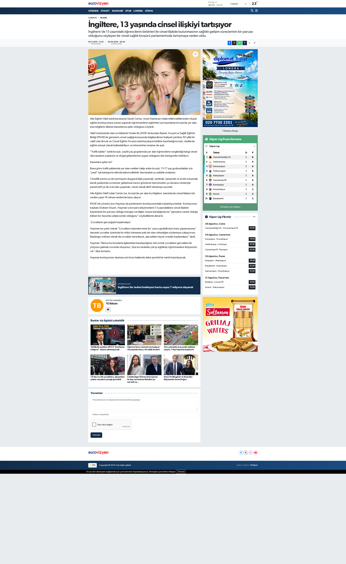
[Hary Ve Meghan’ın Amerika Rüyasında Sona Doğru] (181, 364)
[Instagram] (250, 452)
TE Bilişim (254, 465)
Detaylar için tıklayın (230, 207)
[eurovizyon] (98, 4)
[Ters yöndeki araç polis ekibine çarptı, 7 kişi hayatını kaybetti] (181, 335)
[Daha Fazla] (244, 43)
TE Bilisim (112, 303)
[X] (246, 452)
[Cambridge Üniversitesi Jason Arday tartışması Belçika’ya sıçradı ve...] (144, 364)
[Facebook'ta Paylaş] (229, 43)
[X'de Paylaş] (234, 43)
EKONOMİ (117, 11)
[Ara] (252, 11)
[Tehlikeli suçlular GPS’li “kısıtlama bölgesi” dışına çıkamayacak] (108, 335)
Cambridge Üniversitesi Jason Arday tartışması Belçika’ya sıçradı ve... (142, 379)
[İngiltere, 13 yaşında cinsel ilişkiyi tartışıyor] (144, 82)
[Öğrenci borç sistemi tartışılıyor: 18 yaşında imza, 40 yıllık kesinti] (144, 335)
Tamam (181, 472)
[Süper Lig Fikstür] (254, 217)
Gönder (96, 435)
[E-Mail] (108, 310)
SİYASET (105, 11)
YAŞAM (103, 18)
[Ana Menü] (256, 11)
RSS (94, 465)
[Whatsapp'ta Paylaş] (239, 43)
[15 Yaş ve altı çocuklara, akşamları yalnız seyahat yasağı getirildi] (108, 364)
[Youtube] (255, 452)
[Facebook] (241, 452)
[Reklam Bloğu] (230, 88)
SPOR (128, 11)
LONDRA (138, 11)
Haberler (92, 18)
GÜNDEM (93, 11)
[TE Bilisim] (97, 305)
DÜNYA (149, 11)
